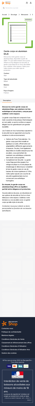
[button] (27, 3)
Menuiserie (24, 14)
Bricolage (14, 14)
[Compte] (31, 3)
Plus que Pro (27, 360)
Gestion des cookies (9, 353)
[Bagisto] (6, 3)
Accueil (4, 14)
